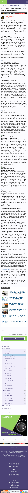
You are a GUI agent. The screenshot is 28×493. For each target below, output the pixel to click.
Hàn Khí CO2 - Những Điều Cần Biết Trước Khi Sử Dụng (17, 322)
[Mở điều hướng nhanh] (23, 5)
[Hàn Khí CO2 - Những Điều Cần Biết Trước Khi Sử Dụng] (5, 323)
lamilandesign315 (10, 16)
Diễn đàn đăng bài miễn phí (14, 477)
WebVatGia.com (14, 487)
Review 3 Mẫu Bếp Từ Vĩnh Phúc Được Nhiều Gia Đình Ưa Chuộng (17, 292)
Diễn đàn (3, 2)
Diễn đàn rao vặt (14, 462)
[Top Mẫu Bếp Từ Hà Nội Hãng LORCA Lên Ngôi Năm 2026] (5, 299)
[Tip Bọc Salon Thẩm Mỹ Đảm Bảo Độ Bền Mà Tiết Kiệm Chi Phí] (5, 311)
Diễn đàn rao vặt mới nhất (14, 475)
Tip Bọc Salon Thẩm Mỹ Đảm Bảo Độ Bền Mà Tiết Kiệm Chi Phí (17, 310)
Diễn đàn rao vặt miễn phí (14, 464)
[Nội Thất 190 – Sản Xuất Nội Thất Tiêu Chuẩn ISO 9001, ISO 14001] (5, 305)
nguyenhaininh (12, 293)
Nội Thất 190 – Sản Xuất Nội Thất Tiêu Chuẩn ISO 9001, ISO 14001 (16, 304)
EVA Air (13, 466)
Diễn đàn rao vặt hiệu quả (14, 463)
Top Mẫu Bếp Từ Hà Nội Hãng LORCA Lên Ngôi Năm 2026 (16, 298)
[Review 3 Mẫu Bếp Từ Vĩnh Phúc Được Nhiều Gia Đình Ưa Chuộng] (5, 293)
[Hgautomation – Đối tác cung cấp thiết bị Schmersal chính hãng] (5, 317)
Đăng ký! (14, 338)
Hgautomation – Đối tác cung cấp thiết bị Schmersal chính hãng (17, 316)
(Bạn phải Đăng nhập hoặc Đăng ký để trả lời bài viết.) (18, 334)
